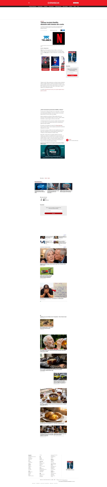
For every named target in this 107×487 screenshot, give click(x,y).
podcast (70, 139)
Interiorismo (41, 471)
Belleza (41, 458)
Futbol (52, 464)
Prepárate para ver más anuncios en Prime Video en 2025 (40, 191)
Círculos (29, 473)
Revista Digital (76, 2)
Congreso (29, 466)
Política (45, 6)
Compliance (38, 483)
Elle (40, 456)
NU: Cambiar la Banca (72, 62)
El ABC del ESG (53, 456)
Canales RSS (51, 483)
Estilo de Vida (53, 475)
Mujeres (29, 461)
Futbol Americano (53, 466)
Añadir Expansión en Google (54, 30)
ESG (75, 6)
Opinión (29, 468)
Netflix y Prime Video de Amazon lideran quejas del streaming (66, 191)
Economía (51, 6)
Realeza (29, 472)
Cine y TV (41, 464)
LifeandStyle (30, 462)
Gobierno (29, 464)
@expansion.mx (54, 479)
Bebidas (52, 472)
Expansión (44, 198)
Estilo (40, 462)
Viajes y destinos (53, 473)
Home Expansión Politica (32, 456)
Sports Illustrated (53, 463)
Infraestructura (42, 470)
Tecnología (65, 6)
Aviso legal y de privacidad (45, 483)
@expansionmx (46, 48)
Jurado (52, 476)
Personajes (52, 474)
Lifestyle (52, 468)
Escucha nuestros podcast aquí (73, 140)
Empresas (40, 6)
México (29, 465)
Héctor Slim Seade (59, 125)
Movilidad (41, 476)
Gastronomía (53, 471)
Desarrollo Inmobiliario (43, 469)
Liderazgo (52, 460)
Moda (29, 474)
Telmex (46, 178)
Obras (70, 6)
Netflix (48, 178)
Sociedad (29, 469)
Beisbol (52, 465)
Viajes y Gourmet (42, 466)
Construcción (42, 468)
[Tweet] (61, 30)
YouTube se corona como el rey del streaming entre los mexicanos (53, 191)
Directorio (56, 483)
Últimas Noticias (32, 6)
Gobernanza (41, 475)
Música (41, 465)
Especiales (52, 462)
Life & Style (41, 461)
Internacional (58, 6)
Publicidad (33, 483)
